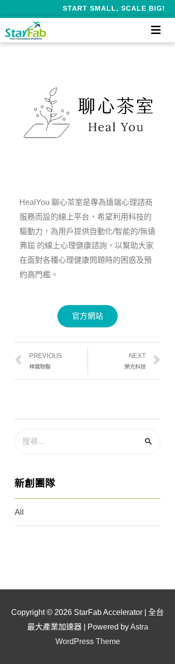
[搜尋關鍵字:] (87, 441)
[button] (87, 316)
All (19, 512)
